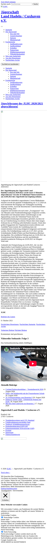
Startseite (8, 30)
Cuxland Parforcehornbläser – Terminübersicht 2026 (24, 389)
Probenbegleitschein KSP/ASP (16, 426)
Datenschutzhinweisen (9, 489)
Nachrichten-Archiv (12, 60)
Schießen (13, 48)
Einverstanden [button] (18, 491)
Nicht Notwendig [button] (7, 530)
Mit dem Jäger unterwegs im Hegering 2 (19, 404)
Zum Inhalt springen (8, 2)
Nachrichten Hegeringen (10, 324)
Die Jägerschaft (11, 32)
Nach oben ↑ (5, 472)
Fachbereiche (10, 42)
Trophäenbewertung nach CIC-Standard (19, 420)
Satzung (13, 38)
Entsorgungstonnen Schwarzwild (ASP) (19, 428)
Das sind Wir (14, 34)
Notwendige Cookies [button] (8, 515)
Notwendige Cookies (11, 517)
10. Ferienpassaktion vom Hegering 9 (19, 397)
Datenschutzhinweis (12, 434)
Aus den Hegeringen (12, 58)
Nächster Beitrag (21, 330)
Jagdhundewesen (16, 44)
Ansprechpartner (16, 36)
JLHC (9, 469)
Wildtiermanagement (17, 52)
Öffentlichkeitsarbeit (17, 54)
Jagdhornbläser (15, 46)
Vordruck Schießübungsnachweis (17, 424)
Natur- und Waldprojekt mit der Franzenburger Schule (24, 393)
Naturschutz (14, 50)
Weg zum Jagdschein (13, 56)
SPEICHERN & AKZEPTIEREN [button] (13, 542)
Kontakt (8, 430)
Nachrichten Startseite (27, 324)
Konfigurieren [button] (6, 491)
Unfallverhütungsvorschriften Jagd (17, 422)
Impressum (9, 432)
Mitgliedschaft (15, 40)
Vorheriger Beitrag (7, 330)
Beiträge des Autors (8, 317)
